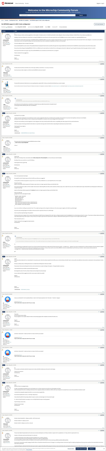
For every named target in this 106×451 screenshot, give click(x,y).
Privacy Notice (29, 449)
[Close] (104, 448)
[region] (53, 449)
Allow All (91, 448)
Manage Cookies (71, 448)
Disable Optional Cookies (81, 448)
